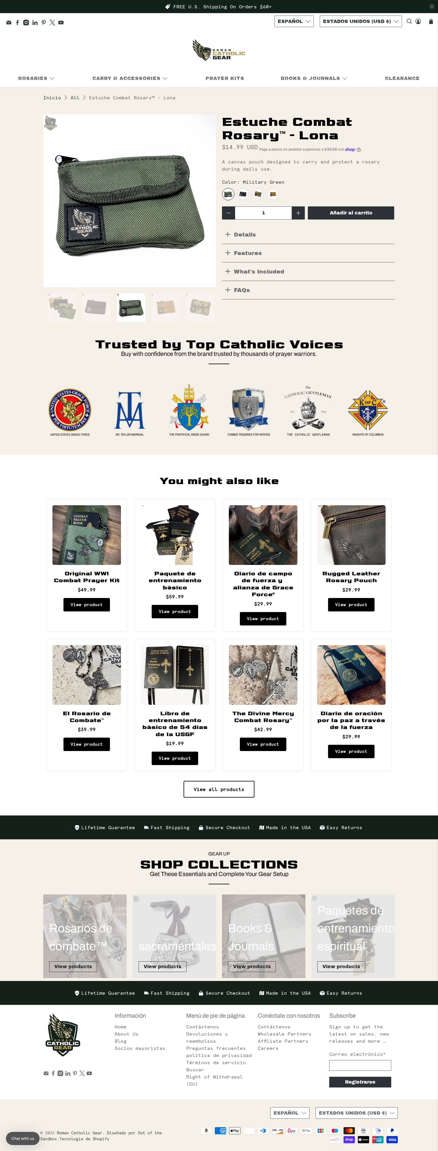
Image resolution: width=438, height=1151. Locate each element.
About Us (127, 1034)
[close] (432, 7)
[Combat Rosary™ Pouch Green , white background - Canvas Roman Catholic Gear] (129, 200)
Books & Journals (310, 78)
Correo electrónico (357, 1054)
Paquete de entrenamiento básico (175, 580)
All (75, 97)
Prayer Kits (225, 78)
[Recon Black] (243, 194)
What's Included (259, 271)
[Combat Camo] (258, 194)
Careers (268, 1048)
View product (87, 604)
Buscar (195, 1070)
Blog (121, 1041)
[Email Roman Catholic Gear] (10, 24)
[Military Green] (228, 194)
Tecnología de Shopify (84, 1138)
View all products (219, 789)
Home (121, 1027)
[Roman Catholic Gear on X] (53, 24)
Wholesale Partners (284, 1034)
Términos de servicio (216, 1062)
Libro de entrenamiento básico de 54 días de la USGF (175, 723)
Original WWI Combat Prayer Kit (87, 576)
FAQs (242, 290)
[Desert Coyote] (273, 194)
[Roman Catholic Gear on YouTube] (62, 24)
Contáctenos (202, 1027)
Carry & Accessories (126, 78)
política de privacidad (219, 1055)
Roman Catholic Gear (79, 1132)
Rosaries (33, 78)
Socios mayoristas (140, 1048)
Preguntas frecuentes (216, 1048)
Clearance (402, 78)
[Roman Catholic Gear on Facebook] (19, 24)
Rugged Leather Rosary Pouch (351, 576)
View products (73, 966)
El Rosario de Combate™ (87, 716)
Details (245, 234)
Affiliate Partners (283, 1041)
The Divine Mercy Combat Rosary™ (263, 716)
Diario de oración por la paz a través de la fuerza (351, 720)
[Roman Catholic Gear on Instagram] (27, 24)
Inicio (52, 97)
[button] (23, 1138)
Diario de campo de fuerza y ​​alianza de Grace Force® (263, 583)
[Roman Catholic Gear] (219, 51)
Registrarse (360, 1081)
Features (248, 253)
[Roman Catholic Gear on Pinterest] (45, 24)
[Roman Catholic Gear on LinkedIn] (36, 24)
